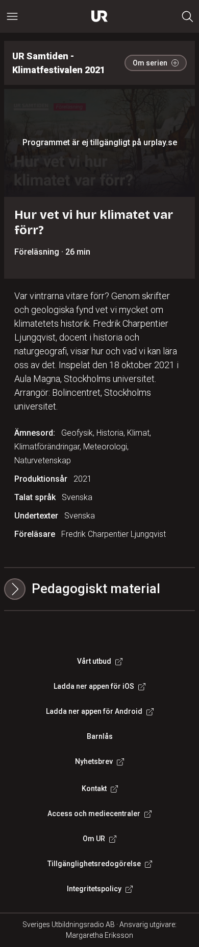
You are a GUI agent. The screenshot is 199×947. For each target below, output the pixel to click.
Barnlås (100, 736)
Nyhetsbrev (94, 761)
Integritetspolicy (94, 889)
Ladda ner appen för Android (94, 711)
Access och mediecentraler (93, 813)
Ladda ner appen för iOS (94, 686)
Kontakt (94, 788)
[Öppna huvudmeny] (12, 16)
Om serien (150, 63)
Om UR (94, 839)
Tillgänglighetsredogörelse (94, 864)
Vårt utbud (94, 661)
